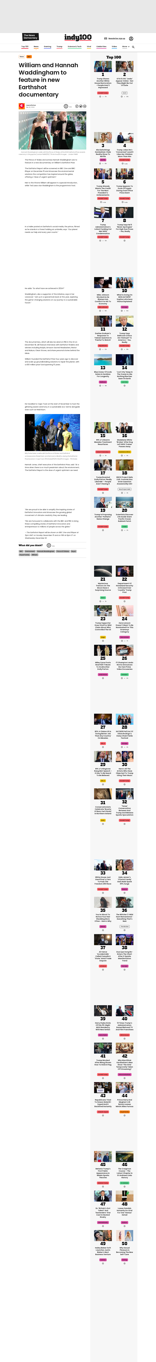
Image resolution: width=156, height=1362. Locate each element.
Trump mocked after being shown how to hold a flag (102, 1062)
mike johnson (102, 307)
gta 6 (124, 93)
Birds (103, 820)
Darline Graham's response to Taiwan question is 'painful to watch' (103, 336)
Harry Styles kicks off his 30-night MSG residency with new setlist (103, 1026)
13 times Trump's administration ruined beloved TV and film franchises (124, 1026)
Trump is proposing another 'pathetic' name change (103, 516)
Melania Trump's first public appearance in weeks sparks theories (103, 1173)
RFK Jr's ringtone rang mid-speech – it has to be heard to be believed (103, 772)
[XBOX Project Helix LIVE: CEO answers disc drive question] (125, 465)
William (34, 555)
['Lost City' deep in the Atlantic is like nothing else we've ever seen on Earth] (125, 359)
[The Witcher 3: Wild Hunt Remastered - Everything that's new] (125, 902)
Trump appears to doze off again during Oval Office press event (124, 189)
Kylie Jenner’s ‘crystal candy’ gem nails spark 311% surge (124, 880)
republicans (103, 346)
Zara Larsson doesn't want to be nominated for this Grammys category (124, 627)
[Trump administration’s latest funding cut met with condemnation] (103, 212)
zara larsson (124, 637)
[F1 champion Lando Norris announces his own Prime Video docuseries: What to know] (125, 650)
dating (124, 1260)
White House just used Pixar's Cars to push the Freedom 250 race (103, 880)
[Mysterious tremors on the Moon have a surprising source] (103, 571)
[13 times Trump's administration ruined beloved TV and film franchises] (125, 1010)
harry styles (103, 1035)
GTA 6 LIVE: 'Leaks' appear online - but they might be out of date (124, 82)
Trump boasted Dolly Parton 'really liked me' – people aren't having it (103, 480)
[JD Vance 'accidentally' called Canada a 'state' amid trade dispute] (103, 939)
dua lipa (124, 966)
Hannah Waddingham (45, 551)
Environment (30, 551)
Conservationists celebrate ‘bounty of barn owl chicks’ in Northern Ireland (103, 810)
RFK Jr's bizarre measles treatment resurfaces (103, 442)
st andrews (124, 1183)
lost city (124, 382)
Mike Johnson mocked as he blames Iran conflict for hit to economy (103, 299)
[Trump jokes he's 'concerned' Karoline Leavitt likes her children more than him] (125, 137)
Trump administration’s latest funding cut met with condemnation (103, 229)
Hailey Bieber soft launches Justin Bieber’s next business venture (103, 1251)
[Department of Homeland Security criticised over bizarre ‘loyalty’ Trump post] (125, 571)
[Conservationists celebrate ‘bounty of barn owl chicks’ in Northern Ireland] (103, 794)
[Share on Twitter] (80, 106)
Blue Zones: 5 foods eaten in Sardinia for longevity (103, 374)
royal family (125, 1112)
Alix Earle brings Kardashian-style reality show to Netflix (103, 153)
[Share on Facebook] (76, 106)
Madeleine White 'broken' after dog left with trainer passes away (124, 443)
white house (124, 1035)
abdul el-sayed (103, 1112)
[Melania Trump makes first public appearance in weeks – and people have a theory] (103, 1156)
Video (114, 47)
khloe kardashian (124, 1074)
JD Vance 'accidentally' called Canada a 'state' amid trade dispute (103, 956)
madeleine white (124, 452)
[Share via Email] (84, 106)
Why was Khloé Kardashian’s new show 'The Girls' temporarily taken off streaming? (124, 1064)
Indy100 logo (78, 37)
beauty (124, 889)
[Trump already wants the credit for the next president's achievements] (103, 173)
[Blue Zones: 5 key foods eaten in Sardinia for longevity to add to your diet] (103, 359)
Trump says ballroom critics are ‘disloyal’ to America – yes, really (124, 337)
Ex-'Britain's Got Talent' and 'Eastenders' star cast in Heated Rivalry (103, 1212)
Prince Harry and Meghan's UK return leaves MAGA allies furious (124, 1103)
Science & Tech (74, 47)
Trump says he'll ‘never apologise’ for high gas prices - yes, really (124, 228)
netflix (103, 160)
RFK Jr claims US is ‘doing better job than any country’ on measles (103, 734)
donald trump (103, 93)
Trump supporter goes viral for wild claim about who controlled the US (103, 626)
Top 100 (24, 47)
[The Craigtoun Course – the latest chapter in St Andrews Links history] (125, 1156)
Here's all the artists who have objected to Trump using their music (124, 772)
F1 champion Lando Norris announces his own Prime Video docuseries (124, 665)
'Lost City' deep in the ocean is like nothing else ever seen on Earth (125, 375)
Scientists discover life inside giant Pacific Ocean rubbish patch (124, 517)
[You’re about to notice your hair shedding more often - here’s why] (103, 902)
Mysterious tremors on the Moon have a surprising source (103, 586)
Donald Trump (103, 237)
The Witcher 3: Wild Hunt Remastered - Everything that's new (124, 917)
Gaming (47, 47)
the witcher (125, 927)
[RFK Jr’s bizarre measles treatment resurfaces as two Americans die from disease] (103, 427)
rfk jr (103, 743)
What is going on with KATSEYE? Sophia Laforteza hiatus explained (124, 298)
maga (103, 637)
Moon (103, 598)
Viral (89, 47)
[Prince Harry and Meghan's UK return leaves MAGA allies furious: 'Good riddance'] (125, 1087)
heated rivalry (103, 1222)
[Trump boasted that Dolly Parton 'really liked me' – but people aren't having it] (103, 465)
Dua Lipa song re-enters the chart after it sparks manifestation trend (124, 956)
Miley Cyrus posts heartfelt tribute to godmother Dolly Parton (103, 665)
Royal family (24, 555)
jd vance (103, 966)
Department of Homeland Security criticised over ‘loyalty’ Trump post (124, 587)
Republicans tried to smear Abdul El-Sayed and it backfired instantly (103, 1103)
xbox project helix (124, 489)
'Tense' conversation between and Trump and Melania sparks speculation (124, 810)
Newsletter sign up (116, 38)
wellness (103, 382)
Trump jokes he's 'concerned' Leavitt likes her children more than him (124, 153)
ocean (124, 527)
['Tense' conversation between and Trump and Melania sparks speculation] (125, 793)
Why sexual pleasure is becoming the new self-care (124, 1251)
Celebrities (101, 47)
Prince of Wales (63, 551)
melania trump (103, 1183)
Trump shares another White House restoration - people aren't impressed (103, 83)
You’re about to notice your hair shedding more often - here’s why (103, 917)
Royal (73, 551)
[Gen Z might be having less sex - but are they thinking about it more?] (125, 1235)
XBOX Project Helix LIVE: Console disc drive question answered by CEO (124, 480)
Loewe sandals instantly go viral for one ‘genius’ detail (124, 1211)
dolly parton (103, 674)
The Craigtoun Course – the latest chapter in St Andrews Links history (124, 1173)
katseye (124, 307)
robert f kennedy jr (103, 452)
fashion (124, 1222)
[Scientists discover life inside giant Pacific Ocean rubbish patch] (125, 502)
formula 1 (125, 674)
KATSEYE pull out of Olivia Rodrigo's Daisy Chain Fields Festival (124, 734)
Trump (59, 47)
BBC (29, 57)
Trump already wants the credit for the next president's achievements (103, 190)
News (36, 47)
